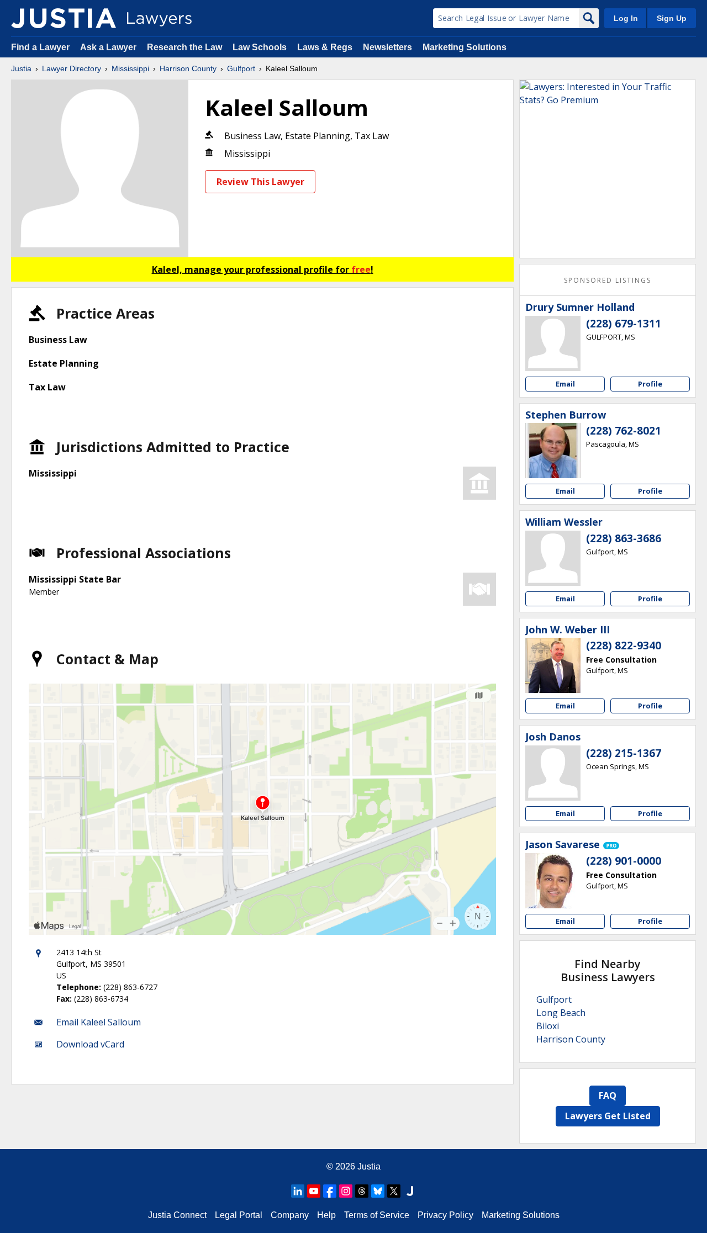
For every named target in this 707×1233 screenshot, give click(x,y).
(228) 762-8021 (623, 431)
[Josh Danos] (553, 773)
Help (326, 1215)
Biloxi (547, 1026)
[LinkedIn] (297, 1191)
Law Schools (260, 47)
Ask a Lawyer (109, 47)
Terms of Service (376, 1215)
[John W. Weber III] (553, 665)
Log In (626, 18)
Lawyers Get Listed (608, 1116)
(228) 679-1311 (623, 323)
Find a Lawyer (40, 47)
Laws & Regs (324, 47)
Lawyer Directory (71, 68)
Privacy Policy (445, 1215)
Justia (21, 68)
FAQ (607, 1095)
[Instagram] (345, 1191)
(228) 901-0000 (623, 861)
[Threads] (361, 1191)
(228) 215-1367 (623, 753)
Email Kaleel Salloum (98, 1022)
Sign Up (672, 18)
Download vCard (90, 1044)
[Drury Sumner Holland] (553, 343)
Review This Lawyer (260, 182)
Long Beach (560, 1013)
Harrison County (188, 68)
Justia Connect (177, 1215)
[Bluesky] (377, 1191)
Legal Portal (238, 1215)
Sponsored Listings (607, 280)
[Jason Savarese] (553, 880)
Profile (650, 384)
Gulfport (241, 68)
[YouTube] (313, 1191)
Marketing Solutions (464, 47)
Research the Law (184, 47)
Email (565, 384)
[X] (393, 1191)
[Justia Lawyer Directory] (63, 18)
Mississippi (130, 68)
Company (290, 1215)
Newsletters (387, 47)
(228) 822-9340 (623, 645)
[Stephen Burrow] (553, 450)
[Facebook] (329, 1191)
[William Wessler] (553, 558)
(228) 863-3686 (623, 538)
